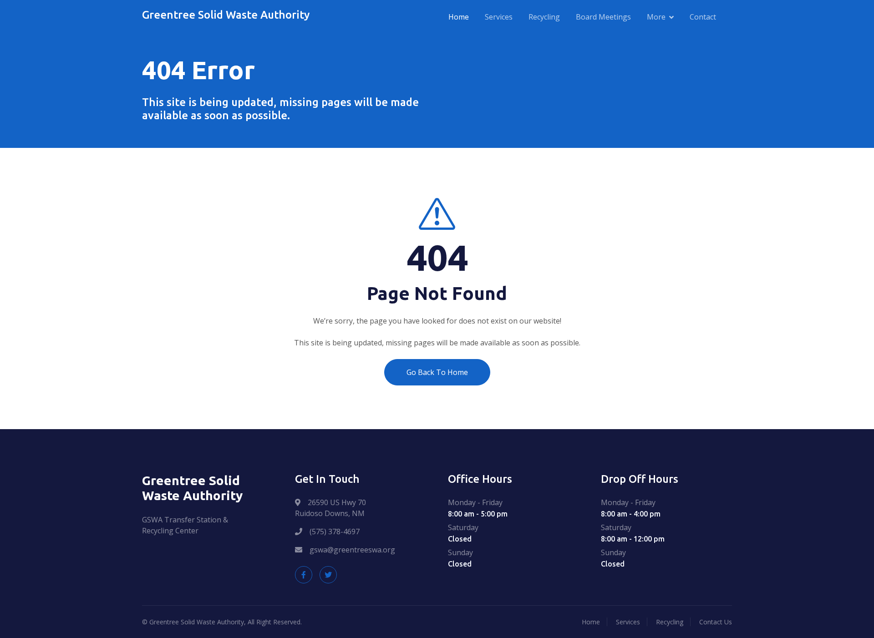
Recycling (544, 17)
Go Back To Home (437, 372)
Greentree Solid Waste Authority (196, 622)
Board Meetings (603, 17)
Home (458, 17)
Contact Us (715, 622)
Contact (703, 17)
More (656, 17)
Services (499, 17)
